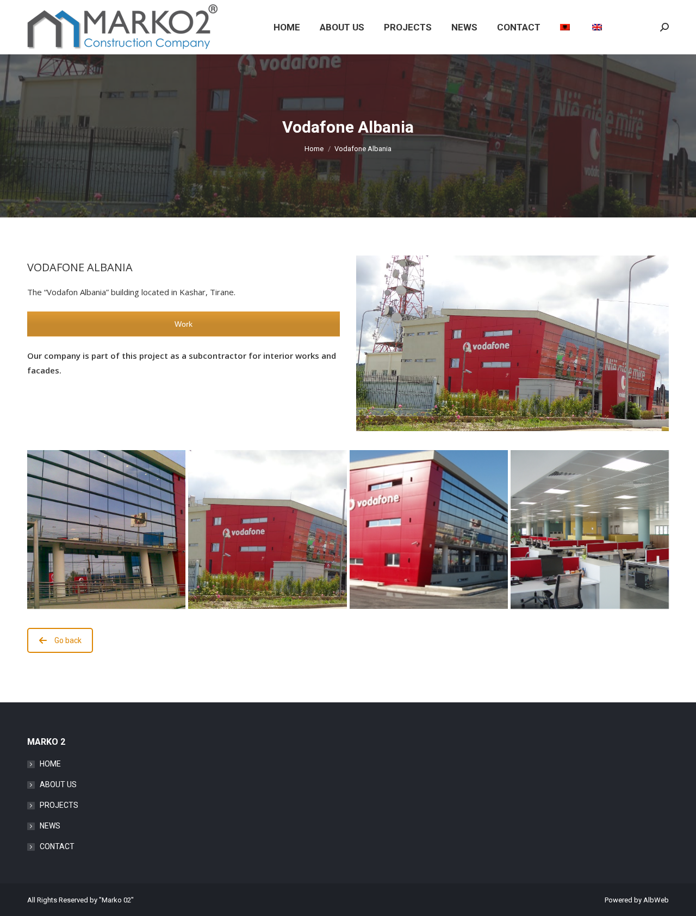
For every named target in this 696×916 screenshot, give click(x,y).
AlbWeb (656, 900)
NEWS (50, 825)
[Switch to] (566, 27)
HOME (50, 763)
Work (183, 324)
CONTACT (57, 846)
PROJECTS (59, 805)
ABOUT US (58, 784)
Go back (68, 640)
